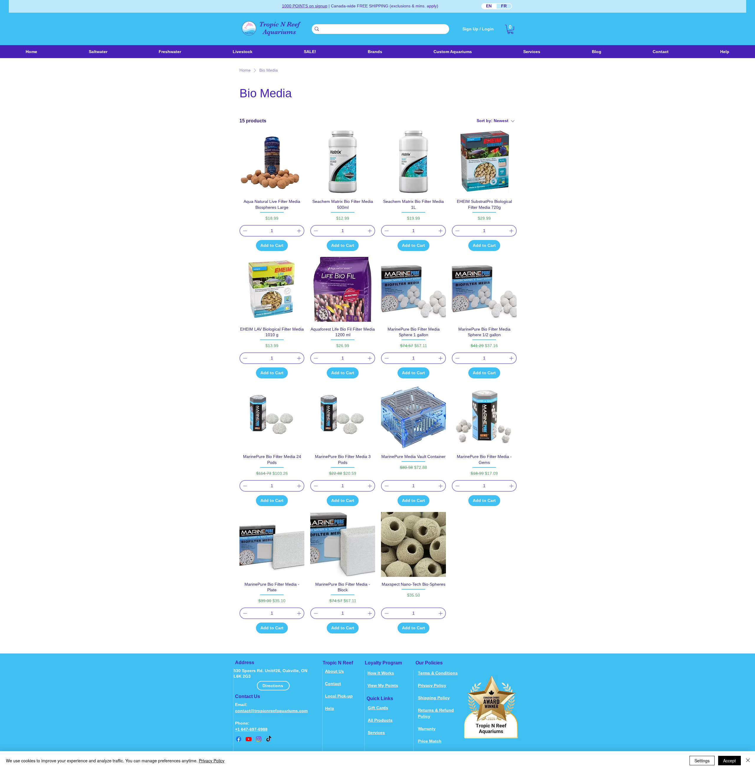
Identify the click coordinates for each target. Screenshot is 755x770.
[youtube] (248, 739)
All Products (380, 720)
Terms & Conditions (438, 673)
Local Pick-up (339, 696)
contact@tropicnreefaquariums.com (271, 710)
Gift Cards (378, 707)
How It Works (380, 673)
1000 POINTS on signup (304, 6)
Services (376, 732)
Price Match (429, 741)
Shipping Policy (434, 697)
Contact (333, 683)
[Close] (747, 760)
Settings (702, 761)
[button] (242, 51)
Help (329, 708)
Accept (729, 761)
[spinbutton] (272, 231)
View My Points (382, 685)
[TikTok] (268, 739)
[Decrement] (244, 231)
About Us (334, 671)
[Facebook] (238, 739)
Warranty (427, 728)
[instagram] (258, 739)
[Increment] (299, 231)
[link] (510, 29)
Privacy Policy (432, 685)
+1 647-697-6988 (251, 729)
